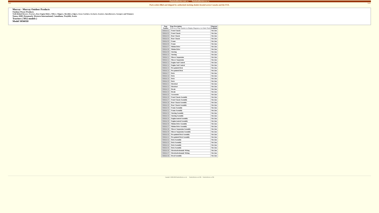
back (9, 3)
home (369, 3)
